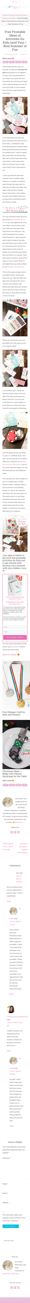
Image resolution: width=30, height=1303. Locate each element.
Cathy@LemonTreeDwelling (17, 1017)
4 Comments (22, 54)
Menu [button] (16, 2)
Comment (6, 1158)
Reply (9, 901)
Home (5, 15)
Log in (22, 1300)
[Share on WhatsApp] (12, 62)
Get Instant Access (15, 637)
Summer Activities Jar (15, 267)
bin (9, 456)
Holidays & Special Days (17, 15)
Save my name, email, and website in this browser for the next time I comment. (13, 1218)
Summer (13, 18)
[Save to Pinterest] (5, 62)
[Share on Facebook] (24, 62)
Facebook (16, 647)
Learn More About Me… (11, 1274)
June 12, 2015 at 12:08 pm (19, 879)
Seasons (5, 18)
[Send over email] (18, 62)
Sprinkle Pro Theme (17, 1299)
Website (5, 1202)
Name (5, 1184)
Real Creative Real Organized (15, 7)
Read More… (19, 822)
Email (5, 1193)
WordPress (16, 1300)
